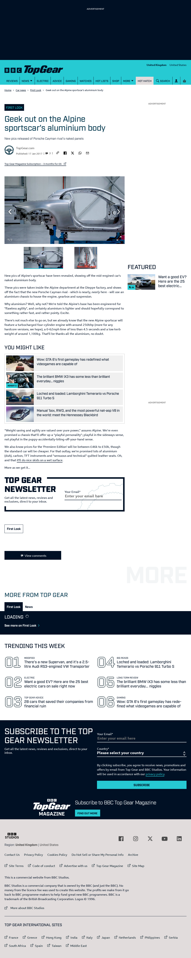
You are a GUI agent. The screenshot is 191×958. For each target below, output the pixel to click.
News (29, 607)
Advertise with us (75, 866)
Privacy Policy (33, 855)
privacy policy (155, 774)
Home (7, 90)
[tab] (13, 606)
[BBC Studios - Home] (13, 836)
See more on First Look (20, 625)
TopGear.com (25, 148)
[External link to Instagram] (136, 839)
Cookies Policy (57, 855)
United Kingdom (157, 65)
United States (178, 65)
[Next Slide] (119, 212)
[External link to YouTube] (165, 839)
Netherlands (127, 937)
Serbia (173, 937)
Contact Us (12, 855)
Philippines (152, 937)
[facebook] (65, 152)
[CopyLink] (57, 153)
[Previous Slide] (10, 212)
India (74, 937)
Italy (89, 937)
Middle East (78, 946)
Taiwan (56, 946)
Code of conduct (43, 866)
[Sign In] (176, 81)
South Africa (17, 946)
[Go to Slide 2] (85, 258)
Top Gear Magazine (109, 866)
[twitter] (72, 152)
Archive (133, 855)
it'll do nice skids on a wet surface (39, 460)
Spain (39, 946)
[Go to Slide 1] (43, 258)
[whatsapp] (80, 152)
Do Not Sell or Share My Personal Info (97, 855)
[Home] (33, 69)
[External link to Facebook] (121, 839)
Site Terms (16, 866)
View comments (35, 556)
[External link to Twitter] (150, 839)
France (13, 937)
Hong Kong (54, 937)
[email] (87, 152)
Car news (21, 90)
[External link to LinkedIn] (179, 839)
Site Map (138, 866)
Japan (105, 937)
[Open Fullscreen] (119, 238)
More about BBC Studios (24, 908)
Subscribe (142, 785)
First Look (35, 90)
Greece (32, 937)
